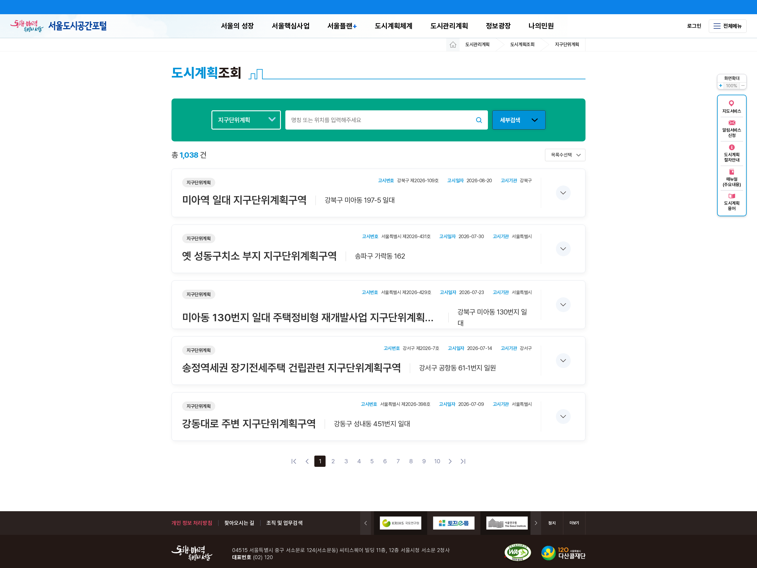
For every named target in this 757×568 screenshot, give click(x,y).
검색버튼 (479, 120)
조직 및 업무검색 (284, 523)
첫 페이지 (294, 461)
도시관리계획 (449, 26)
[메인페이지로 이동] (77, 26)
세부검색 (510, 120)
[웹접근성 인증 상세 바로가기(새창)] (517, 554)
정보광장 (498, 26)
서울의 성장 (237, 26)
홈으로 (453, 44)
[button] (563, 193)
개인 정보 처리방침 (192, 523)
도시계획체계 (394, 26)
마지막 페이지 (463, 461)
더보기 (574, 523)
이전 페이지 (307, 461)
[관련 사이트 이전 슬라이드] (365, 523)
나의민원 (541, 26)
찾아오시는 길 (239, 523)
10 (437, 461)
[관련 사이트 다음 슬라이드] (535, 523)
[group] (397, 523)
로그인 (694, 26)
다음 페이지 (450, 461)
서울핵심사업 (290, 26)
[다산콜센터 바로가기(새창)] (563, 553)
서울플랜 (342, 26)
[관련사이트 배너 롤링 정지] (552, 523)
